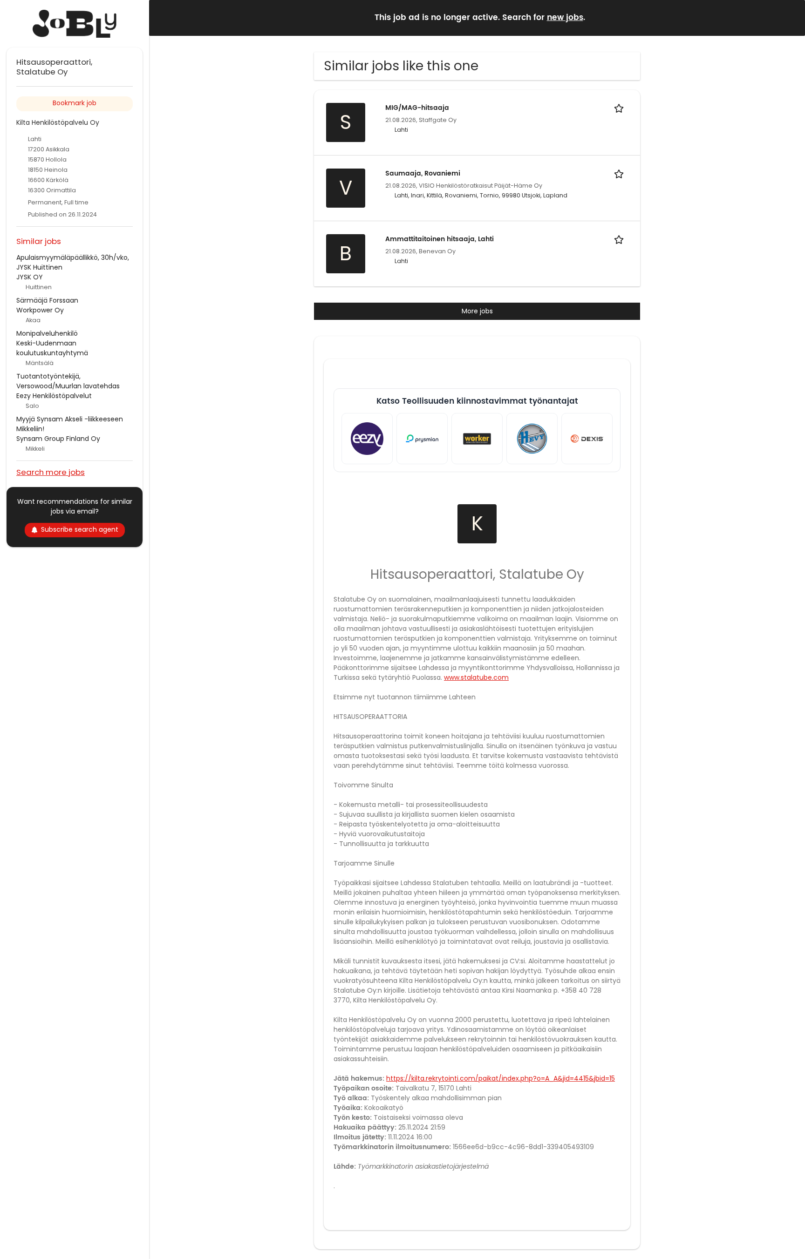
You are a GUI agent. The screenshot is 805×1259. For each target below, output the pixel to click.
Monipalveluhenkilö (47, 333)
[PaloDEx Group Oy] (587, 438)
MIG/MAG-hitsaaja (417, 107)
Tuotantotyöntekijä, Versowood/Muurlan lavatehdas (68, 381)
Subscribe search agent (79, 529)
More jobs (477, 311)
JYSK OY (29, 277)
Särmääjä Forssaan (47, 300)
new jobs (565, 17)
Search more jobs (50, 472)
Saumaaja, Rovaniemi (422, 173)
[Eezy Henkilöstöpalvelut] (367, 438)
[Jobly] (75, 24)
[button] (790, 17)
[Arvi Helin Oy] (532, 438)
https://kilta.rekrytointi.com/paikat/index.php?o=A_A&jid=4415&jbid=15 (500, 1078)
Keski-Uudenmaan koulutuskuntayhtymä (52, 348)
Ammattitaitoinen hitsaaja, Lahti (439, 239)
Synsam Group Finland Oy (58, 438)
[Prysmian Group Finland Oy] (422, 438)
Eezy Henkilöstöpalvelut (54, 395)
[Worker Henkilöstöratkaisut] (477, 438)
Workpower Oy (40, 310)
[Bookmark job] (620, 108)
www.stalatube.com (476, 677)
